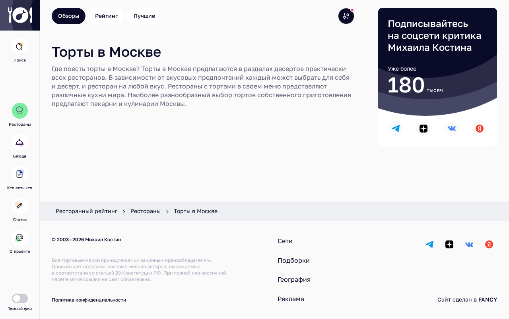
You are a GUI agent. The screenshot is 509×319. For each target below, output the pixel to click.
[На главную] (20, 15)
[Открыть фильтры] (346, 16)
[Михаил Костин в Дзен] (423, 128)
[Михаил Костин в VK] (452, 128)
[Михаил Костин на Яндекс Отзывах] (480, 128)
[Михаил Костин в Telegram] (396, 128)
